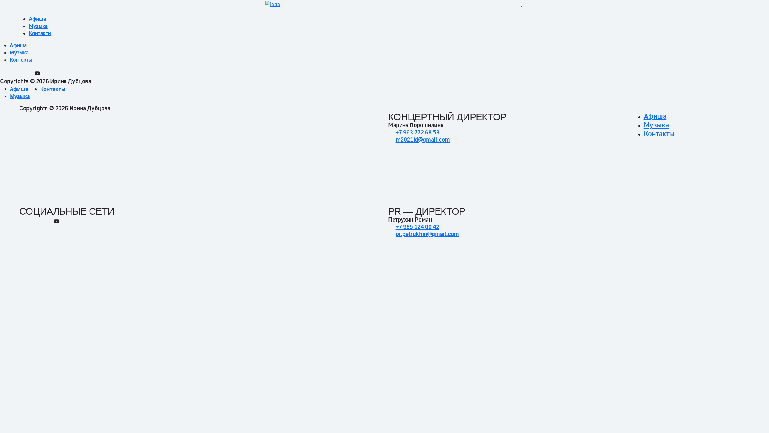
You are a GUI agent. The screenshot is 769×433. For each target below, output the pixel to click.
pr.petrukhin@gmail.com (427, 234)
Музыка (38, 26)
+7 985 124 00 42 (417, 226)
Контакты (40, 33)
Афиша (37, 19)
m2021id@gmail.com (423, 139)
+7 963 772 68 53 (417, 132)
